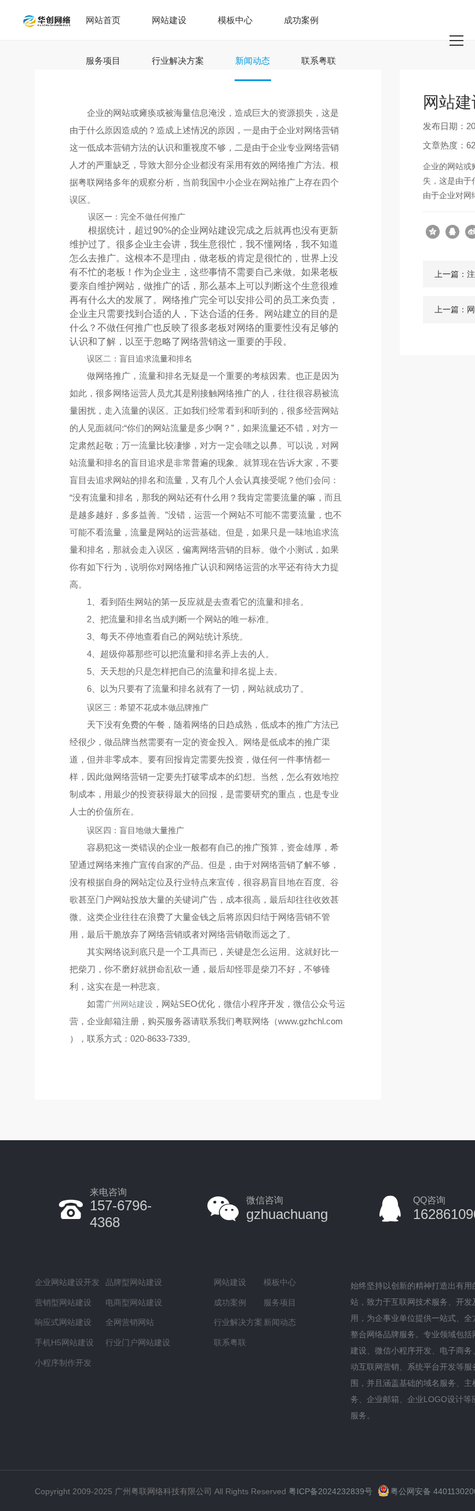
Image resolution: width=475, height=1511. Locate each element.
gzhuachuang (287, 1208)
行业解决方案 (178, 60)
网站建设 (169, 20)
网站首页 (103, 20)
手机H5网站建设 (64, 1342)
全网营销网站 (129, 1322)
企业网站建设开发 (67, 1282)
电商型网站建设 (133, 1302)
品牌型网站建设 (133, 1282)
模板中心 (235, 20)
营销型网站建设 (63, 1302)
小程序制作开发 (63, 1362)
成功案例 (301, 20)
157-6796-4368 (121, 1208)
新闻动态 (252, 60)
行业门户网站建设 (137, 1342)
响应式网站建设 (63, 1322)
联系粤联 (318, 60)
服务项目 (103, 60)
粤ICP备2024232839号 (330, 1491)
